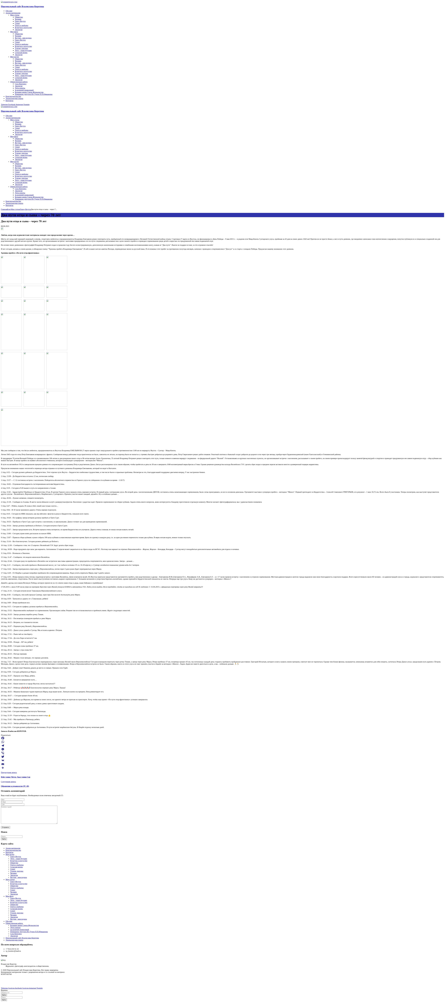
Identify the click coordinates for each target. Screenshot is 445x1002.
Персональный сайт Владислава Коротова (22, 6)
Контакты (9, 852)
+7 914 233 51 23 (7, 982)
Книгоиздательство (13, 850)
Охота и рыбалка (17, 865)
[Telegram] (222, 745)
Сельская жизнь (16, 867)
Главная (4, 209)
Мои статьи (15, 209)
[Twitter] (222, 757)
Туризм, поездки (16, 871)
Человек (13, 873)
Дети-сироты (15, 927)
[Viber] (222, 753)
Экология (14, 875)
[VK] (222, 760)
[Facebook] (222, 738)
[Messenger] (222, 749)
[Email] (222, 764)
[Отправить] (222, 768)
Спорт (12, 869)
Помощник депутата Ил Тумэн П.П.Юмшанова (29, 932)
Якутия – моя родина (18, 877)
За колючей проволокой (19, 930)
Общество (14, 863)
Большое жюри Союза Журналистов (24, 925)
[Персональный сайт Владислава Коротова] (9, 2)
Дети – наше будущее (18, 859)
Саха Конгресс (16, 934)
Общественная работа (14, 923)
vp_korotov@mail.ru (8, 978)
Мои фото (9, 896)
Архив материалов (13, 848)
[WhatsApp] (222, 742)
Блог (9, 209)
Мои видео (10, 854)
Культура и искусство (18, 861)
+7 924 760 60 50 (7, 984)
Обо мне (9, 921)
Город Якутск (25, 209)
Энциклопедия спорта (14, 940)
